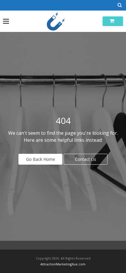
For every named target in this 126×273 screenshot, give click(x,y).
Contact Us (85, 159)
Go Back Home (40, 159)
